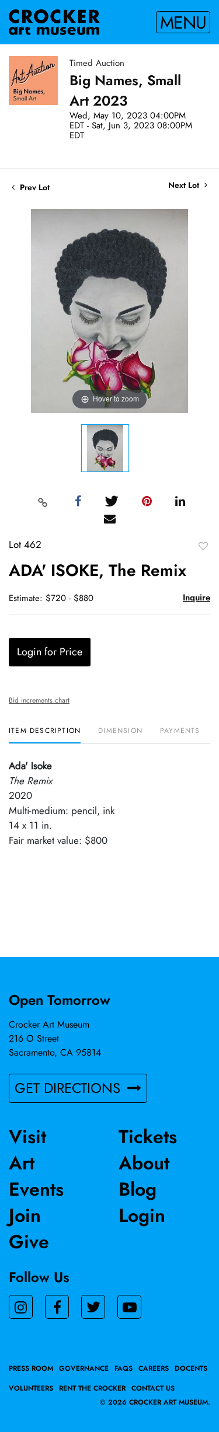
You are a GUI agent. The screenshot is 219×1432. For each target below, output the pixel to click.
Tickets (148, 1136)
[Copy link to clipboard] (43, 502)
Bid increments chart (39, 700)
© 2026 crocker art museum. (155, 1402)
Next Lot (184, 185)
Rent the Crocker (92, 1388)
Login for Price (49, 651)
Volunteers (31, 1388)
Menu (183, 22)
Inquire (196, 597)
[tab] (45, 735)
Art (21, 1163)
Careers (153, 1368)
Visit (27, 1136)
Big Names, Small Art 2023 (125, 90)
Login (142, 1215)
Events (36, 1189)
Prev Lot (34, 187)
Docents (191, 1368)
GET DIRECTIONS (69, 1088)
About (144, 1163)
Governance (84, 1368)
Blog (138, 1189)
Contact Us (153, 1388)
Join (25, 1215)
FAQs (123, 1368)
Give (29, 1241)
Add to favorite (203, 546)
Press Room (31, 1368)
